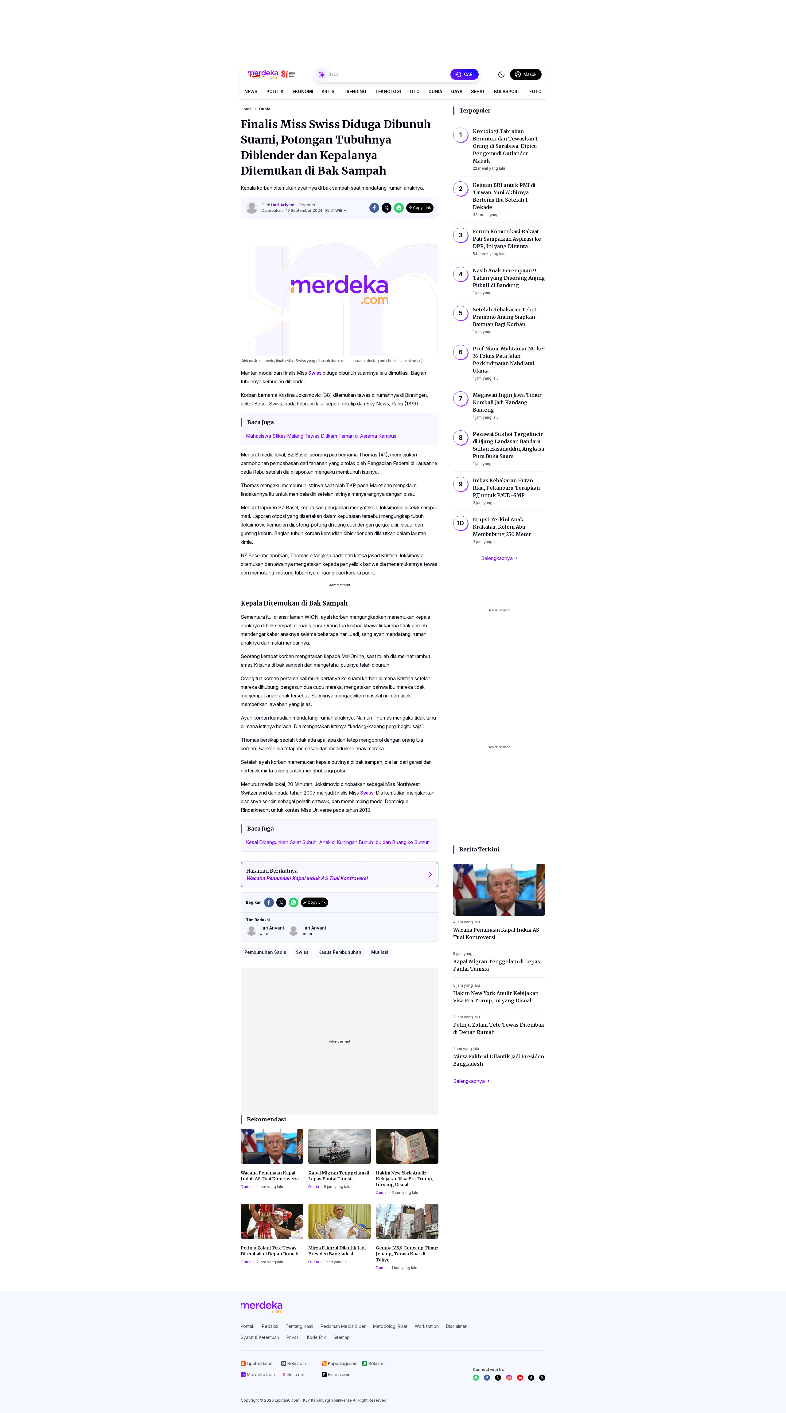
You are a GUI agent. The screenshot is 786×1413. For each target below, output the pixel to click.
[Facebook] (487, 1378)
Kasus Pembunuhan (339, 952)
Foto (535, 91)
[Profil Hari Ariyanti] (252, 208)
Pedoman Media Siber (343, 1326)
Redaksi (270, 1326)
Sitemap (341, 1337)
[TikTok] (531, 1378)
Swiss (314, 373)
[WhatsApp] (476, 1378)
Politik (275, 91)
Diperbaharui (302, 210)
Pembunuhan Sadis (265, 952)
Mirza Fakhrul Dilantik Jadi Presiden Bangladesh (337, 1251)
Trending (355, 91)
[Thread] (542, 1378)
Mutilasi (379, 952)
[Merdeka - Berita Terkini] (271, 74)
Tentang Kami (299, 1326)
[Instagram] (509, 1378)
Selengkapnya (497, 558)
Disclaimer (456, 1326)
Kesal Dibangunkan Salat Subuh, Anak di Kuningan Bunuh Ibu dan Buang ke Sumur (337, 842)
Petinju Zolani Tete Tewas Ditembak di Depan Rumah (269, 1251)
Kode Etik (316, 1337)
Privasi (293, 1337)
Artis (328, 91)
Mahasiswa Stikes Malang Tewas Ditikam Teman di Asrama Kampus (321, 436)
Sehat (478, 91)
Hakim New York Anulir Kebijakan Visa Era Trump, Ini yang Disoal (404, 1179)
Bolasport (507, 91)
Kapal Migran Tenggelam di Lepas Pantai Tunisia (338, 1176)
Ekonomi (303, 91)
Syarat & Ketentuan (260, 1337)
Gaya (456, 91)
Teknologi (388, 91)
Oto (415, 91)
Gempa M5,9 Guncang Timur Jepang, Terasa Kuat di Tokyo (407, 1254)
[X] (498, 1378)
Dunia (435, 91)
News (251, 91)
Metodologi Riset (390, 1326)
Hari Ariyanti (284, 205)
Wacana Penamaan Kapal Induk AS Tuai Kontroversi (270, 1176)
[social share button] (374, 208)
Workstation (427, 1326)
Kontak (248, 1326)
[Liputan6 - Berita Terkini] (261, 1307)
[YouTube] (520, 1378)
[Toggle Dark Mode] (501, 74)
